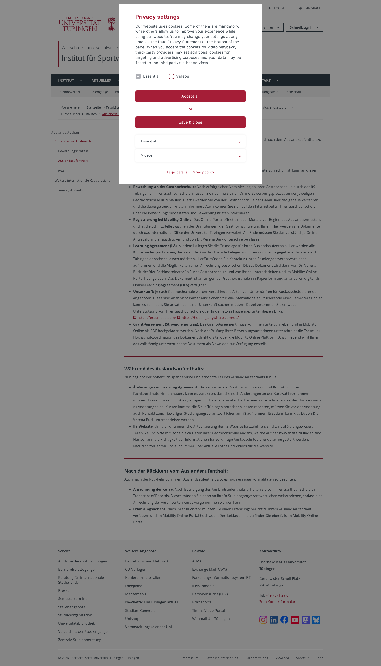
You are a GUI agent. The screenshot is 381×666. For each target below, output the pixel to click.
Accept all (190, 96)
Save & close (190, 122)
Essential (151, 76)
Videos (182, 76)
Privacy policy (203, 172)
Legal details (177, 172)
